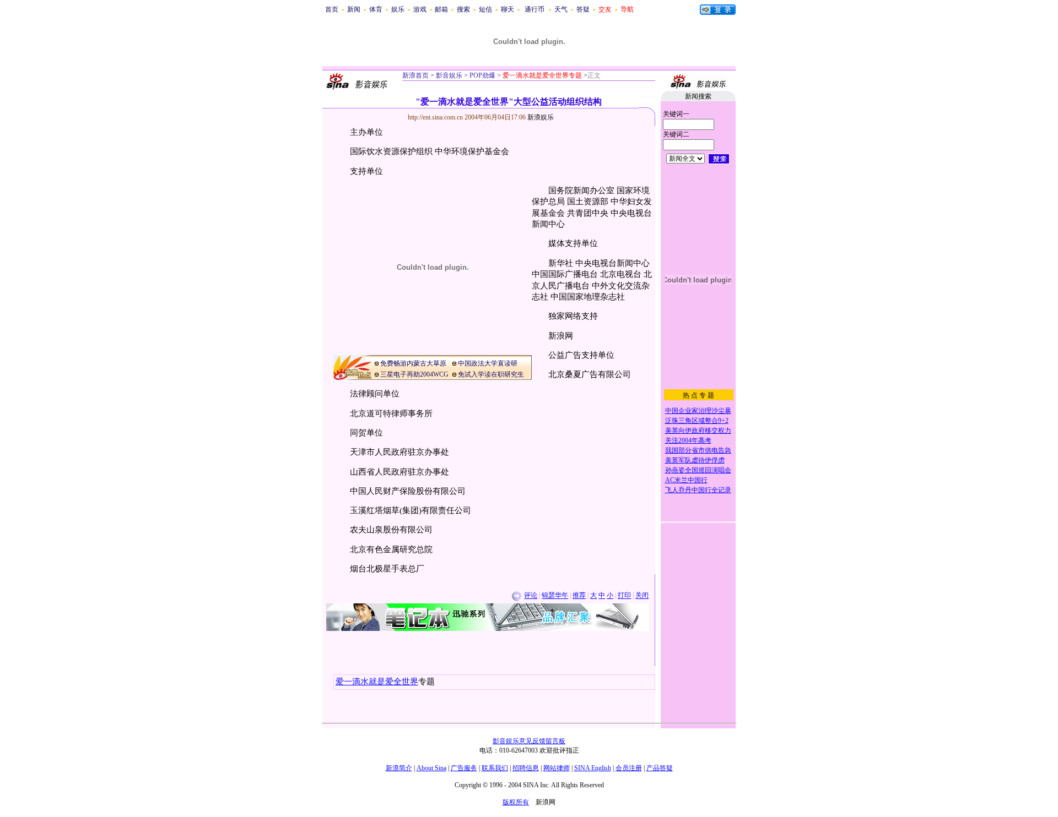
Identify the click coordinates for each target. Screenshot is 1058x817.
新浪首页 (415, 75)
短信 (485, 9)
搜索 (463, 9)
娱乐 (397, 9)
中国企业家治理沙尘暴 (698, 411)
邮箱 (441, 9)
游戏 (420, 9)
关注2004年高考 (688, 440)
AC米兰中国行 (686, 480)
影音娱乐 (449, 75)
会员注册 (629, 768)
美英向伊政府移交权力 (698, 430)
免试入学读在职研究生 (491, 374)
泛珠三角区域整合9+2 (696, 420)
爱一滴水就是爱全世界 (377, 681)
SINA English (592, 768)
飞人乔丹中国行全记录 (698, 490)
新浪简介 (399, 768)
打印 (624, 596)
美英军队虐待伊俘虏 (695, 460)
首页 (331, 9)
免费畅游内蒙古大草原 (413, 363)
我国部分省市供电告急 (698, 450)
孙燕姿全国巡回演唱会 (698, 470)
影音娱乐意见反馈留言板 (529, 741)
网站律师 (556, 768)
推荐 (579, 596)
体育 (375, 9)
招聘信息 (525, 768)
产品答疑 (659, 768)
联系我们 (495, 768)
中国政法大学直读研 (487, 363)
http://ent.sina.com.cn (436, 117)
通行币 (534, 9)
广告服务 (464, 768)
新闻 (353, 9)
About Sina (431, 768)
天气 (561, 9)
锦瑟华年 (555, 596)
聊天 (507, 9)
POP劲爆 (481, 75)
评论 (530, 596)
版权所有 (516, 802)
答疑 (583, 9)
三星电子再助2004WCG (414, 374)
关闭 (642, 596)
